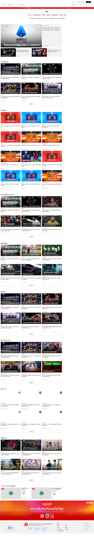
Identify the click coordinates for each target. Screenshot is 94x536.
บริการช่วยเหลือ (86, 528)
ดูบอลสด (43, 15)
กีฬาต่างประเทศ (5, 340)
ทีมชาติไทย (23, 75)
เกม (16, 5)
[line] (7, 528)
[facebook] (9, 528)
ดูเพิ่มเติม (31, 104)
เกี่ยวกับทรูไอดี (86, 523)
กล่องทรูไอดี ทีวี (79, 2)
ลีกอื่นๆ (43, 75)
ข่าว (32, 8)
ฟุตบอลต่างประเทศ (55, 15)
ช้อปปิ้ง (58, 527)
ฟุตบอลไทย (48, 15)
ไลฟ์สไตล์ (3, 438)
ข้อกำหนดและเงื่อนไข (87, 524)
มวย (22, 95)
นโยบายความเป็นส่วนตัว (87, 526)
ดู (6, 5)
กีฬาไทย (61, 15)
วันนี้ (4, 5)
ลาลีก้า (43, 208)
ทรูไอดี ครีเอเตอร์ (68, 8)
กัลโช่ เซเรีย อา (3, 228)
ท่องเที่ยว (54, 8)
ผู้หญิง (59, 8)
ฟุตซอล (22, 257)
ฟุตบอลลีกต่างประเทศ (36, 15)
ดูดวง (63, 8)
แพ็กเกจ (66, 527)
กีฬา (28, 8)
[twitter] (12, 528)
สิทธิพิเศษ (9, 5)
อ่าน (13, 5)
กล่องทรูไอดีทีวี (59, 529)
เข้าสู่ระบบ (88, 2)
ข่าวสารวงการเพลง (43, 8)
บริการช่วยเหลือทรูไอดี (60, 530)
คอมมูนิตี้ (66, 529)
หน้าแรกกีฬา (30, 15)
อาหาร (50, 8)
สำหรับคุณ (24, 8)
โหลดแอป (73, 2)
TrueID (6, 2)
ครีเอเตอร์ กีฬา (3, 403)
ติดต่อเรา (85, 530)
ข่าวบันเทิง (36, 8)
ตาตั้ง (19, 5)
